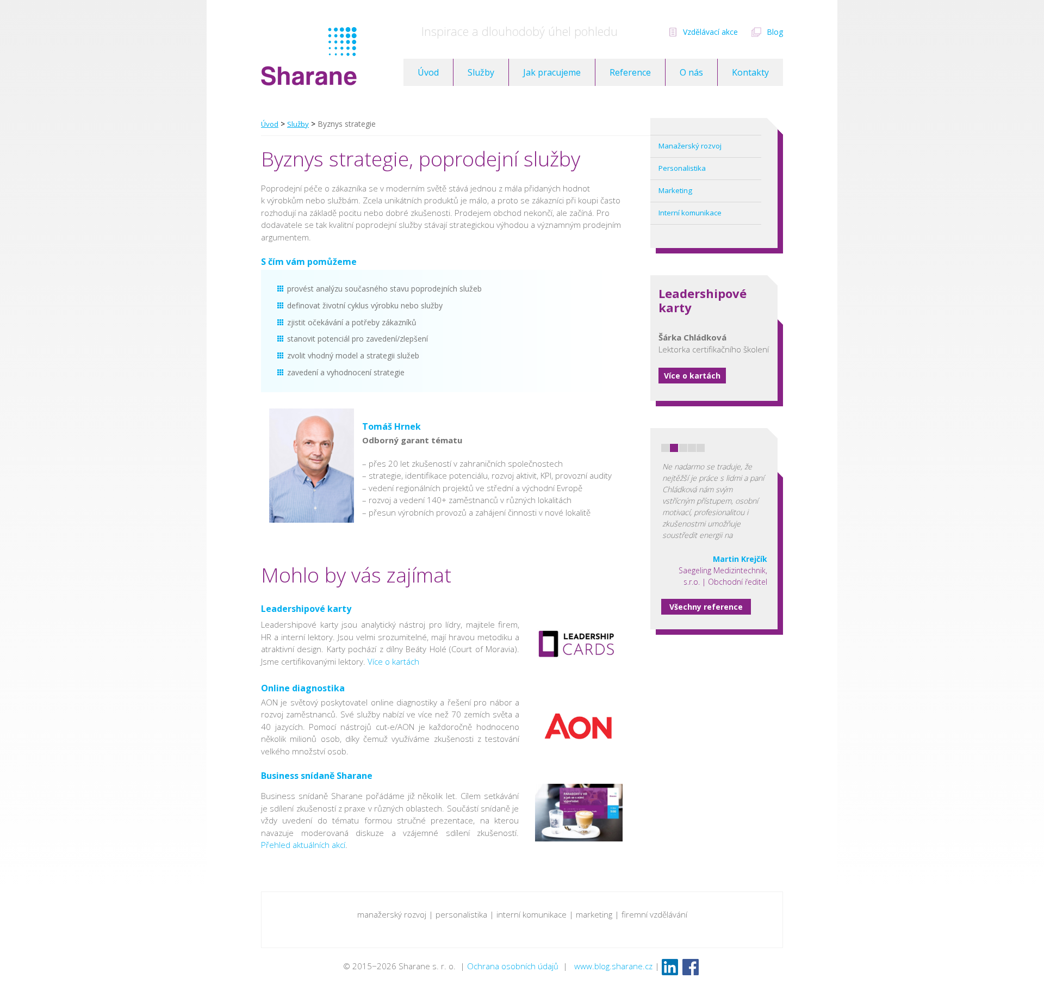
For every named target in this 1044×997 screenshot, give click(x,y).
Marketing (675, 190)
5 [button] (701, 448)
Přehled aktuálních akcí (303, 844)
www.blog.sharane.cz (613, 966)
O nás (691, 72)
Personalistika (682, 168)
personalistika (461, 914)
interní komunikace (531, 914)
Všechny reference (706, 607)
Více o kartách (692, 375)
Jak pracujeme (552, 72)
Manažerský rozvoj (690, 146)
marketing (594, 914)
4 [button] (692, 448)
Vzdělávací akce (710, 32)
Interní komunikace (690, 213)
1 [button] (665, 448)
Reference (630, 72)
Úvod (428, 72)
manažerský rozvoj (391, 914)
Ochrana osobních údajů (512, 966)
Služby (481, 72)
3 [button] (683, 448)
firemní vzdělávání (654, 914)
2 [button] (674, 448)
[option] (714, 507)
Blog (775, 32)
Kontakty (750, 72)
